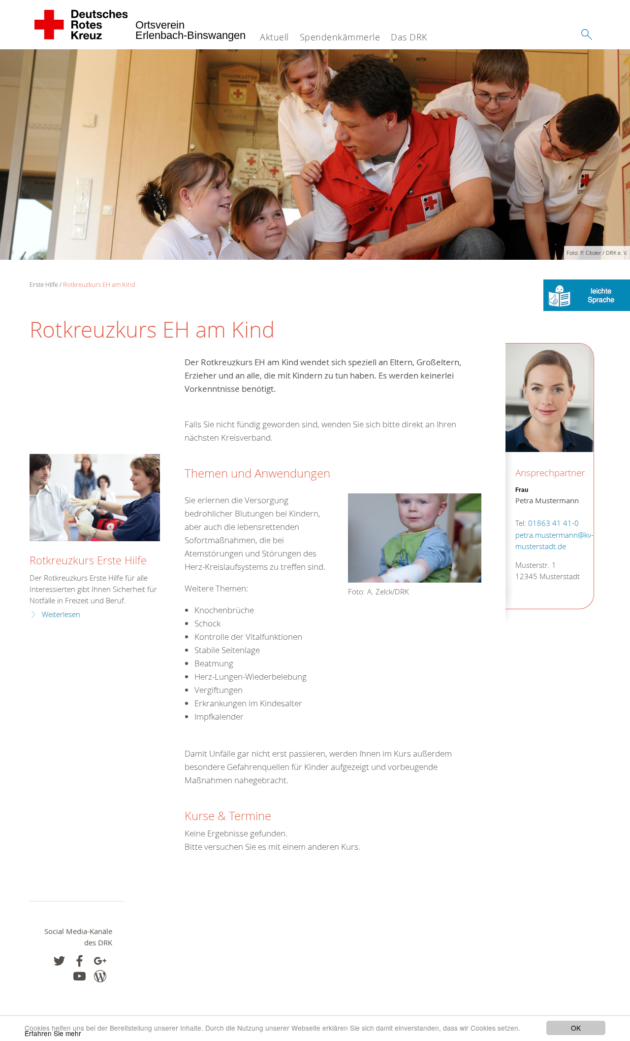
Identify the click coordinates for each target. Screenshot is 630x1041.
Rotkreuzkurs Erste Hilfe (88, 560)
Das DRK (409, 37)
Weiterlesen (61, 614)
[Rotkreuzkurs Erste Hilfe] (95, 497)
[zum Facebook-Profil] (59, 961)
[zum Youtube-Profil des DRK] (79, 976)
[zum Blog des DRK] (100, 976)
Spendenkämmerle (340, 37)
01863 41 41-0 (553, 523)
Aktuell (274, 37)
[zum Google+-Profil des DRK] (100, 961)
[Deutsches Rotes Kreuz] (81, 24)
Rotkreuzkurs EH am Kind (99, 284)
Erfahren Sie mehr (53, 1033)
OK (576, 1028)
